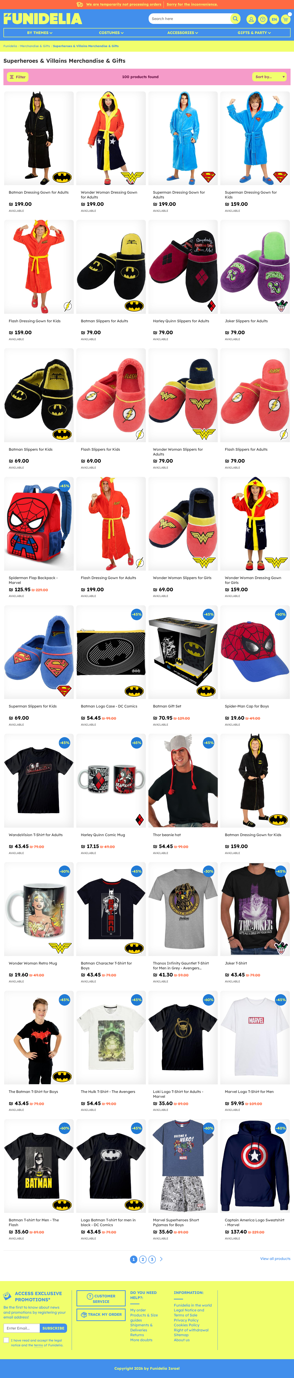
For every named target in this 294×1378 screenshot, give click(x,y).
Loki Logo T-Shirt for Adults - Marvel (178, 1094)
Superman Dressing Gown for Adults (179, 194)
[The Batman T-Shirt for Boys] (39, 1038)
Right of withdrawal (191, 1330)
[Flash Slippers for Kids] (111, 395)
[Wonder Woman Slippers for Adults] (183, 395)
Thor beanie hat (167, 834)
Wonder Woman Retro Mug (33, 963)
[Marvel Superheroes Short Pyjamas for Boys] (183, 1166)
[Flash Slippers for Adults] (255, 395)
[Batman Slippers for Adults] (111, 267)
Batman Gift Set (167, 706)
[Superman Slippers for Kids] (39, 652)
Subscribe (53, 1328)
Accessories (180, 32)
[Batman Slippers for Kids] (39, 395)
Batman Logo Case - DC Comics (109, 706)
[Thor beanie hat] (183, 781)
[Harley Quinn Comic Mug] (111, 781)
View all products (275, 1258)
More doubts (141, 1340)
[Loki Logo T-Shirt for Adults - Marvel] (183, 1038)
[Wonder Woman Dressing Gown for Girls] (255, 524)
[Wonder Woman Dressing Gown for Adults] (111, 138)
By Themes (37, 32)
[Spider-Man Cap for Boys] (255, 652)
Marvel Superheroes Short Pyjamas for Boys (176, 1222)
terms (38, 1345)
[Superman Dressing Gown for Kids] (255, 138)
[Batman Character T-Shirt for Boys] (111, 909)
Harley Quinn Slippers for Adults (181, 321)
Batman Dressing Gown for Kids (253, 834)
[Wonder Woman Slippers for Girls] (183, 524)
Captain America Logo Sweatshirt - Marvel (254, 1222)
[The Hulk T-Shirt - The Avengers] (111, 1038)
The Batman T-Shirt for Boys (33, 1091)
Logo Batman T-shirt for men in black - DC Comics (108, 1222)
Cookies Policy (186, 1325)
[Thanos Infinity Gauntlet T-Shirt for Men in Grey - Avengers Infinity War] (183, 909)
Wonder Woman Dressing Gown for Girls (253, 580)
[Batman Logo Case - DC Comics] (111, 652)
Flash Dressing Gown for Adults (108, 577)
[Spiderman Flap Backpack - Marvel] (39, 524)
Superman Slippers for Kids (33, 706)
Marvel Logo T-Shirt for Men (249, 1091)
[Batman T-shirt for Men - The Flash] (39, 1166)
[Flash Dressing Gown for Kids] (39, 267)
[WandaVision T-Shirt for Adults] (39, 781)
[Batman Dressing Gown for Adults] (39, 138)
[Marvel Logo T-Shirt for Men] (255, 1038)
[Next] (161, 1259)
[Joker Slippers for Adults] (255, 267)
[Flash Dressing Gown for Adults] (111, 524)
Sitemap (181, 1335)
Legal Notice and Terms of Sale (189, 1312)
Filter (20, 77)
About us (182, 1340)
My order (138, 1310)
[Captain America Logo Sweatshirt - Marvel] (255, 1166)
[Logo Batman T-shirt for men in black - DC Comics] (111, 1166)
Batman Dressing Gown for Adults (39, 192)
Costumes (109, 32)
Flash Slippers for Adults (246, 449)
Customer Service (104, 1299)
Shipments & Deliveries (141, 1327)
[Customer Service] (263, 19)
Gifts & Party (252, 32)
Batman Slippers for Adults (104, 321)
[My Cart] (286, 19)
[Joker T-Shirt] (255, 909)
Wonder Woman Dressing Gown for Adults (109, 194)
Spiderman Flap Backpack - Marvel (33, 580)
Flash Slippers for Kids (100, 449)
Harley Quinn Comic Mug (103, 834)
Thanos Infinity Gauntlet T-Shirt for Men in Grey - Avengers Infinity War (181, 966)
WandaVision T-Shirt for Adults (36, 834)
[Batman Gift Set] (183, 652)
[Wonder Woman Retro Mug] (39, 909)
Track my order (104, 1314)
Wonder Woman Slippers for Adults (178, 451)
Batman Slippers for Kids (31, 449)
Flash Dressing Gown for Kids (35, 321)
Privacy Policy (186, 1320)
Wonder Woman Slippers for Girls (182, 577)
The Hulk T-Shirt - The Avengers (108, 1091)
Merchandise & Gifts (35, 46)
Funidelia (10, 46)
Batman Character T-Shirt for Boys (106, 965)
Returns (137, 1335)
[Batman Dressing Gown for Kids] (255, 781)
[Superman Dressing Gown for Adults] (183, 138)
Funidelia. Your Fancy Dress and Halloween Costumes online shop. (42, 18)
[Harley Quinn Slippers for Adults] (183, 267)
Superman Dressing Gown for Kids (251, 194)
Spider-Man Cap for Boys (247, 706)
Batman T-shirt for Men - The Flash (34, 1222)
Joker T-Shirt (236, 963)
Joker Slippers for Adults (246, 321)
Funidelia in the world (193, 1305)
